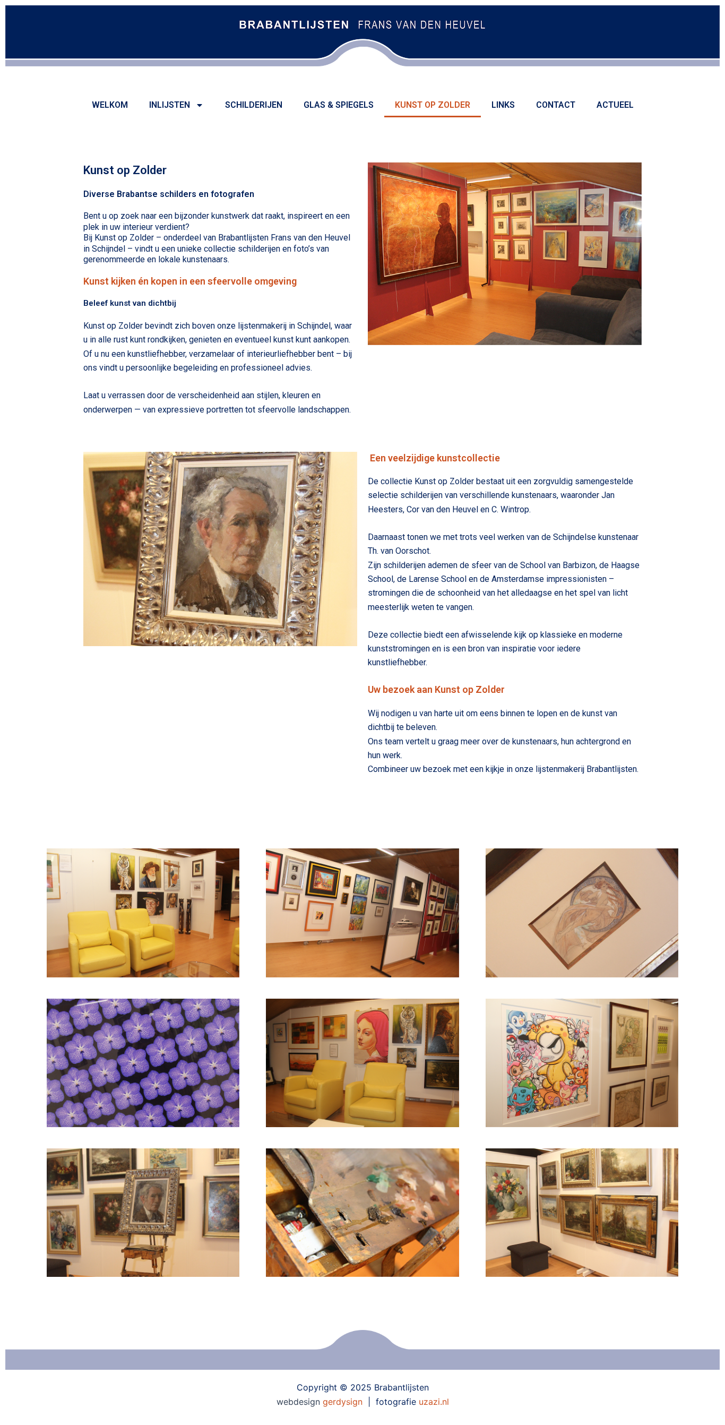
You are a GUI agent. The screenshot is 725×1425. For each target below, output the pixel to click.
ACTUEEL (615, 105)
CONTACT (555, 105)
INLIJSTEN (169, 105)
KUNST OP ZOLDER (432, 105)
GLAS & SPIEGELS (339, 105)
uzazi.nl (434, 1401)
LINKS (503, 105)
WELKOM (110, 105)
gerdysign (342, 1401)
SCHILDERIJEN (253, 105)
